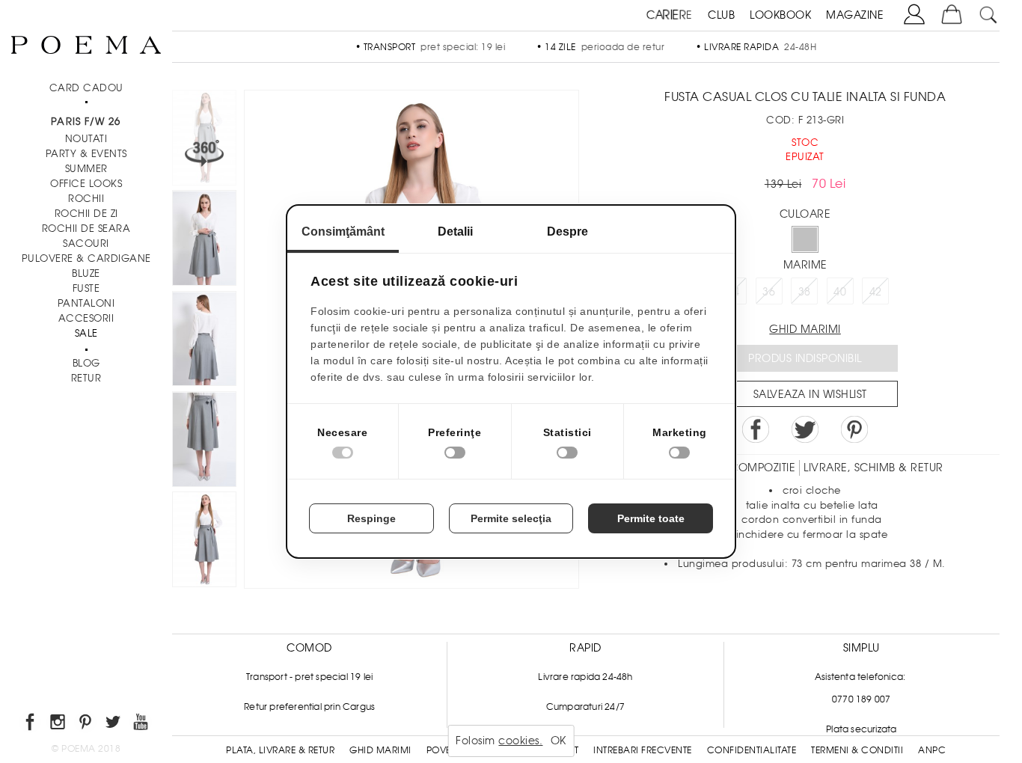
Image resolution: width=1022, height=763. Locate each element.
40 (839, 292)
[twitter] (114, 724)
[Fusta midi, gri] (204, 240)
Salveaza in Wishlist (810, 394)
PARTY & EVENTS (86, 153)
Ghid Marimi (380, 750)
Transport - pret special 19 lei (309, 677)
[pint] (86, 724)
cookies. (520, 741)
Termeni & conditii (857, 750)
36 (768, 292)
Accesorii (86, 318)
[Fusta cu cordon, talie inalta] (204, 341)
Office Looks (86, 183)
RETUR (86, 378)
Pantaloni (86, 303)
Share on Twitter (805, 429)
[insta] (59, 724)
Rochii (86, 198)
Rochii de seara (86, 228)
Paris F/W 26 (85, 121)
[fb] (31, 724)
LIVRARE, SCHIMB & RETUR (873, 468)
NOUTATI (86, 138)
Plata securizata (861, 729)
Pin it (854, 429)
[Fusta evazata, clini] (204, 441)
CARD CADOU (86, 88)
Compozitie (762, 468)
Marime (805, 265)
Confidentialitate (752, 750)
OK (558, 741)
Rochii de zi (86, 213)
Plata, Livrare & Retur (280, 750)
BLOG (86, 363)
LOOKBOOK (780, 15)
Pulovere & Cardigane (86, 258)
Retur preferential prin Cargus (309, 707)
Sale (86, 333)
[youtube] (142, 724)
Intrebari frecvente (642, 750)
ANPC (932, 750)
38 (804, 292)
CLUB (721, 15)
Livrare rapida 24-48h (585, 677)
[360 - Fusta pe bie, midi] (204, 541)
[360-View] (204, 140)
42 (875, 292)
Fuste (86, 288)
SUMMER (86, 168)
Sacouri (86, 243)
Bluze (86, 273)
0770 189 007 (861, 699)
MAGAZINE (855, 15)
